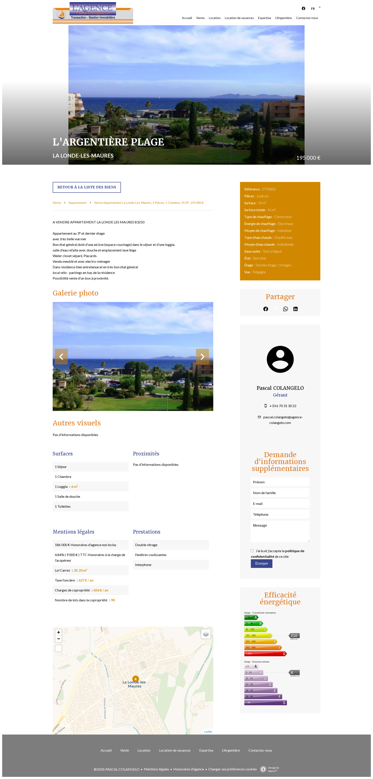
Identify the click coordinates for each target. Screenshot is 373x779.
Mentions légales (156, 769)
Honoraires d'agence (188, 769)
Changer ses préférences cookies (232, 769)
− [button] (58, 639)
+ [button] (58, 632)
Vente (57, 202)
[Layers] (206, 634)
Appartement (77, 202)
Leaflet (208, 731)
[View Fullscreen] (58, 648)
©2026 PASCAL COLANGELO (116, 769)
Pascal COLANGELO (280, 388)
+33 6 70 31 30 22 (283, 406)
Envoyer (261, 563)
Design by (273, 769)
